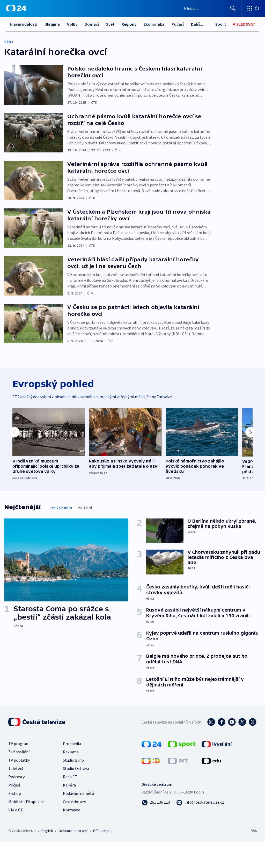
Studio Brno (73, 760)
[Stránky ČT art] (178, 760)
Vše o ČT (15, 809)
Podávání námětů (78, 793)
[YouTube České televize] (232, 722)
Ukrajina (52, 24)
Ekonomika (154, 24)
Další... (197, 24)
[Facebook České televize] (221, 722)
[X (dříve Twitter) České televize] (242, 722)
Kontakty (71, 809)
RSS (254, 830)
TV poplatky (19, 760)
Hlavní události (23, 24)
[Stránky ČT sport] (182, 743)
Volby (72, 24)
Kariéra (69, 785)
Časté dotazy (74, 801)
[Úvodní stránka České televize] (37, 722)
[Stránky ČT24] (151, 743)
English (47, 830)
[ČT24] (16, 8)
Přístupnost (102, 830)
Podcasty (16, 776)
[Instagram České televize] (211, 722)
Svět (110, 24)
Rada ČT (70, 776)
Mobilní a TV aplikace (27, 801)
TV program (19, 743)
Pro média (72, 743)
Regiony (129, 24)
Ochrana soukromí (72, 830)
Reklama (71, 751)
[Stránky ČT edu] (211, 760)
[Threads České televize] (252, 722)
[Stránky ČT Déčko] (151, 760)
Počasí (178, 24)
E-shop (14, 793)
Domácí (92, 24)
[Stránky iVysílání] (217, 743)
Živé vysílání (19, 751)
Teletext (16, 768)
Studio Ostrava (76, 768)
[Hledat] (233, 8)
